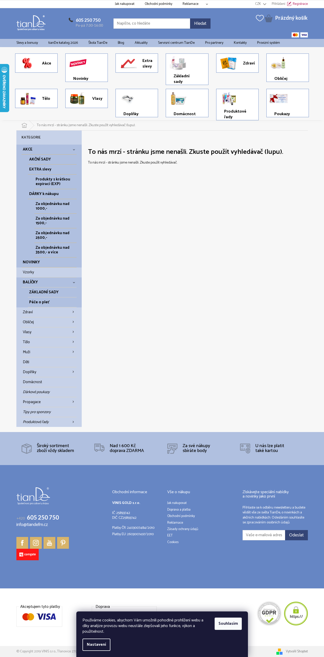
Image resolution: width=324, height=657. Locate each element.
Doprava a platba (179, 510)
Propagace (32, 402)
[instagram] (36, 543)
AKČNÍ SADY (40, 159)
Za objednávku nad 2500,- (52, 235)
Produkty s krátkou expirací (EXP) (53, 181)
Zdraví (28, 312)
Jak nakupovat (124, 4)
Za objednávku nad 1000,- (52, 206)
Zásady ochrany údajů (182, 529)
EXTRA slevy (40, 169)
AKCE (28, 149)
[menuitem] (27, 43)
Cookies (173, 542)
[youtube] (49, 543)
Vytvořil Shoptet (297, 651)
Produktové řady (36, 422)
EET (170, 535)
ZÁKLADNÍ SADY (44, 292)
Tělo (26, 342)
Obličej (28, 322)
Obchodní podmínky (158, 4)
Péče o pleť (39, 302)
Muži (26, 352)
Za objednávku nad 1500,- (52, 220)
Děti (26, 362)
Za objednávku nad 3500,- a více (52, 249)
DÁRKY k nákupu (44, 194)
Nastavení (96, 644)
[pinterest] (63, 543)
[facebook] (22, 543)
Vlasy (27, 332)
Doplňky (29, 372)
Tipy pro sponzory (37, 412)
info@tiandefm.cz (32, 525)
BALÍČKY (30, 282)
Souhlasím (228, 623)
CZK (258, 4)
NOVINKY (31, 262)
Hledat (200, 23)
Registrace (300, 4)
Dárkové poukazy (36, 392)
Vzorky (28, 272)
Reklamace (190, 4)
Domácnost (32, 382)
